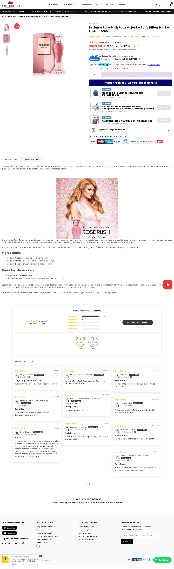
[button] (170, 4)
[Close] (40, 556)
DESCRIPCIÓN (11, 159)
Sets (98, 4)
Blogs (38, 546)
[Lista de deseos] (165, 4)
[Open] (167, 284)
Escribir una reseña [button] (137, 322)
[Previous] (17, 54)
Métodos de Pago (86, 539)
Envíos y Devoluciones (88, 536)
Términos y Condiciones (88, 530)
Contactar (164, 560)
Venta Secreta (42, 543)
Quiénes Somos (43, 530)
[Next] (81, 54)
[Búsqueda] (156, 4)
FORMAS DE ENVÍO (32, 159)
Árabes (122, 4)
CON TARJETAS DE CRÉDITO (44, 12)
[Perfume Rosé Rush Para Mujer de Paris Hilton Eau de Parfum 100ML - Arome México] (7, 28)
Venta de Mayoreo (44, 539)
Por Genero (54, 4)
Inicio (4, 17)
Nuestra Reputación (44, 533)
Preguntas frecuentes (45, 526)
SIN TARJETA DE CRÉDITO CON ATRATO (100, 12)
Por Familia (86, 4)
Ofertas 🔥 (109, 4)
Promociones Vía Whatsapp (48, 536)
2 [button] (86, 484)
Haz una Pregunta (120, 68)
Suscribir (127, 542)
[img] (20, 371)
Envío (102, 49)
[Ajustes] (160, 4)
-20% (17, 26)
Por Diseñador (70, 4)
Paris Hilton (93, 24)
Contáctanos (84, 533)
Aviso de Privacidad (87, 526)
